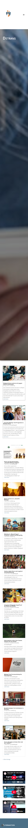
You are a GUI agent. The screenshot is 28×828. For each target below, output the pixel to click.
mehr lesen (5, 399)
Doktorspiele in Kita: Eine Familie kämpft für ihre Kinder (13, 641)
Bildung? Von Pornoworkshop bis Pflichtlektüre (13, 675)
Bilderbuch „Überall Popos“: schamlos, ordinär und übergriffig (13, 534)
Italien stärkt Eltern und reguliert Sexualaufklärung (13, 572)
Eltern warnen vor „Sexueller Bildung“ (12, 499)
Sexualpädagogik (13, 425)
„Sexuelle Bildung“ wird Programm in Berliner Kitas (13, 423)
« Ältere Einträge (6, 759)
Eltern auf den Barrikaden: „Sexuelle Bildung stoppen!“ (11, 462)
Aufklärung (12, 385)
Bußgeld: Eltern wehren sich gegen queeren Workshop (12, 384)
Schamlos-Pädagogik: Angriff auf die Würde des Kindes (13, 605)
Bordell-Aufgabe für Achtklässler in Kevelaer (14, 708)
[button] (2, 825)
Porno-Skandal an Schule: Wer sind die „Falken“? (13, 742)
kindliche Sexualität (14, 607)
